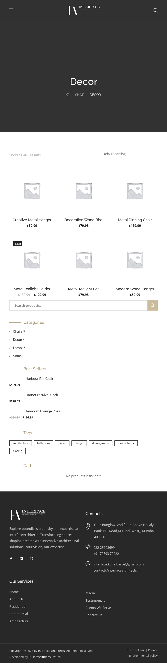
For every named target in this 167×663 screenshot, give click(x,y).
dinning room (100, 443)
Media (90, 593)
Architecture (19, 621)
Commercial (18, 614)
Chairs (18, 332)
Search (152, 305)
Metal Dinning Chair (135, 220)
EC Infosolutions (40, 657)
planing (17, 450)
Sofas (17, 356)
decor (62, 443)
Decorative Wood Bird (83, 220)
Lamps (18, 348)
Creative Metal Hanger (32, 220)
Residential (17, 606)
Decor (17, 340)
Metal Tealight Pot (83, 289)
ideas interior (126, 443)
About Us (16, 599)
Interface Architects (51, 651)
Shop (79, 95)
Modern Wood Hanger (135, 289)
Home (14, 592)
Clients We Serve (98, 607)
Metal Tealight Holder (32, 289)
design (79, 443)
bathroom (43, 443)
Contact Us (94, 615)
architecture (20, 443)
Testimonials (95, 600)
